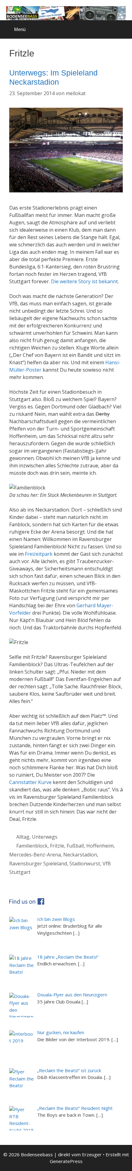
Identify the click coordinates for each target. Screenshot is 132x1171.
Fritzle (57, 845)
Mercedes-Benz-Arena (35, 854)
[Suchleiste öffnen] (123, 26)
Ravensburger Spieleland (38, 863)
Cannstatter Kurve (31, 782)
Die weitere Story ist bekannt (84, 281)
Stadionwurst (84, 863)
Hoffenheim (100, 845)
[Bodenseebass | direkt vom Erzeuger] (66, 12)
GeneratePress (66, 1161)
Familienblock (32, 845)
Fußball (75, 845)
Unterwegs (44, 836)
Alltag (22, 836)
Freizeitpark (38, 554)
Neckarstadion (80, 854)
